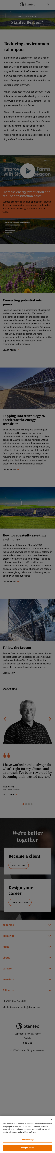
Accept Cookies (27, 1148)
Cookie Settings (27, 1140)
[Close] (52, 1119)
